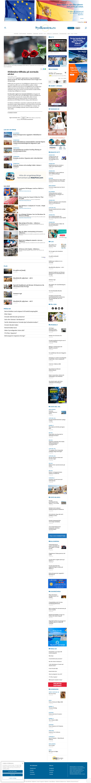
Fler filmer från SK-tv (53, 52)
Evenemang (55, 33)
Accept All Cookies (12, 771)
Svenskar (35, 33)
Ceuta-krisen (22, 33)
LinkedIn (51, 772)
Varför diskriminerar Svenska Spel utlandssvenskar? (21, 322)
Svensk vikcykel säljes (11, 325)
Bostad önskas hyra (10, 328)
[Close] (22, 763)
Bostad (41, 33)
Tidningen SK (54, 109)
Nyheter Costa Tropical (38, 781)
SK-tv (45, 33)
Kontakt (31, 770)
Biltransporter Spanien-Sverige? (14, 336)
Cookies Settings (12, 778)
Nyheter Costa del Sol (26, 781)
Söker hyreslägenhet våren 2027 (14, 330)
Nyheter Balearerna (61, 781)
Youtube (51, 774)
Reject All (12, 774)
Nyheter (16, 33)
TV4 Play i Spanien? (10, 333)
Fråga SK (49, 33)
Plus (72, 33)
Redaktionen (33, 768)
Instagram (51, 768)
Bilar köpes (8, 314)
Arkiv (68, 33)
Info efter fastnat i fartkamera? (14, 319)
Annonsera (32, 774)
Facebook (51, 770)
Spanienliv (29, 33)
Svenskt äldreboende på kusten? (14, 317)
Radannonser (63, 33)
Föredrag (32, 772)
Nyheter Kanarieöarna (72, 781)
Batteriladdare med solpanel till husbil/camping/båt (21, 311)
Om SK (75, 33)
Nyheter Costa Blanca (49, 781)
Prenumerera (71, 27)
